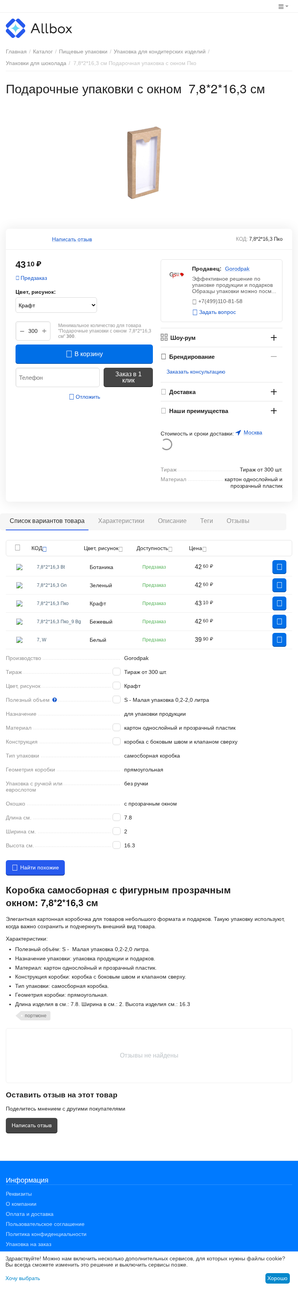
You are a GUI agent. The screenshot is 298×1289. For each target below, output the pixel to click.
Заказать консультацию (195, 372)
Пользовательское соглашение (45, 1224)
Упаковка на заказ (28, 1244)
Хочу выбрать (22, 1278)
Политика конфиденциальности (46, 1234)
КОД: (242, 239)
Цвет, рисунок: (36, 292)
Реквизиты (19, 1194)
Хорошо (277, 1278)
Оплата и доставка (30, 1214)
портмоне (36, 1015)
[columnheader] (57, 548)
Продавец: (207, 269)
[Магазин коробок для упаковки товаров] (39, 27)
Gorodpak (237, 269)
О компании (21, 1204)
